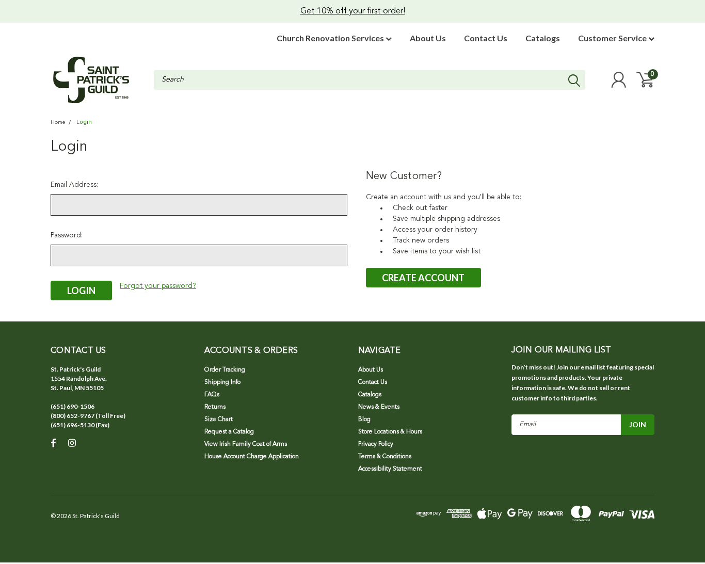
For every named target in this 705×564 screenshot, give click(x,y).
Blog (364, 419)
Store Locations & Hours (390, 432)
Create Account (423, 277)
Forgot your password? (158, 285)
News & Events (378, 407)
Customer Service (613, 38)
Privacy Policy (375, 444)
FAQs (211, 395)
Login (84, 122)
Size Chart (218, 419)
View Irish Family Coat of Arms (245, 444)
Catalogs (542, 38)
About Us (428, 38)
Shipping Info (222, 382)
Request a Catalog (229, 432)
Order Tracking (224, 370)
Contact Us (485, 38)
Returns (215, 407)
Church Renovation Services (331, 38)
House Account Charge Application (251, 457)
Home (58, 122)
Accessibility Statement (390, 469)
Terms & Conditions (384, 457)
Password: (67, 235)
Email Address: (74, 184)
